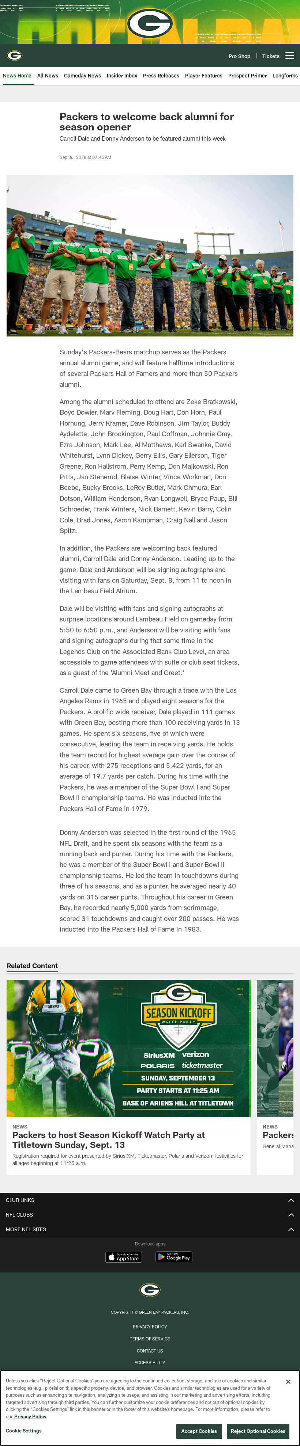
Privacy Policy (150, 1326)
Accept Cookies (199, 1431)
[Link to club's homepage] (14, 52)
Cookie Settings (24, 1431)
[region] (150, 1408)
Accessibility (150, 1362)
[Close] (288, 1382)
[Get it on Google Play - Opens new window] (173, 1261)
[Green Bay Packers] (150, 1291)
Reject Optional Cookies (258, 1431)
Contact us (150, 1350)
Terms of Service (150, 1338)
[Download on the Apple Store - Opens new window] (123, 1258)
